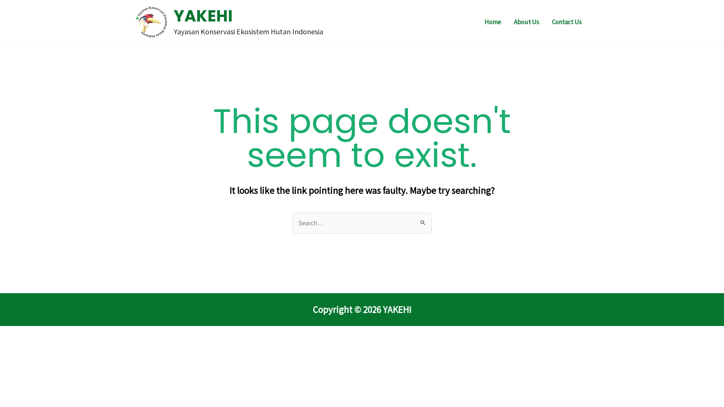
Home (493, 22)
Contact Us (567, 22)
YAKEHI (203, 16)
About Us (526, 22)
